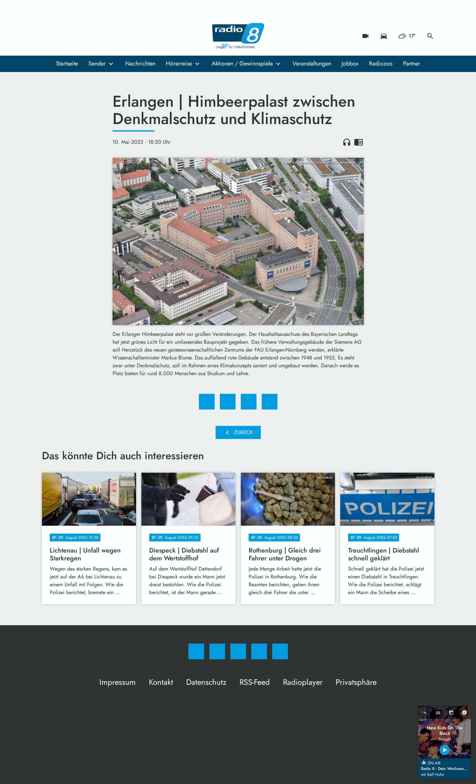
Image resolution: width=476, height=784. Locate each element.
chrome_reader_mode (358, 142)
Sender (97, 63)
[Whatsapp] (74, 36)
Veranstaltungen (311, 63)
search (430, 36)
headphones (346, 142)
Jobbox (350, 63)
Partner (411, 63)
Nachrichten (140, 63)
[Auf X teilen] (228, 402)
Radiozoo (381, 63)
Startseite (67, 63)
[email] (100, 36)
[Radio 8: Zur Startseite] (238, 36)
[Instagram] (61, 36)
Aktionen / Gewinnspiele (242, 63)
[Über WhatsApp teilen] (248, 402)
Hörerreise (179, 63)
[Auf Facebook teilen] (207, 402)
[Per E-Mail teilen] (269, 402)
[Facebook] (48, 36)
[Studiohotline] (87, 36)
